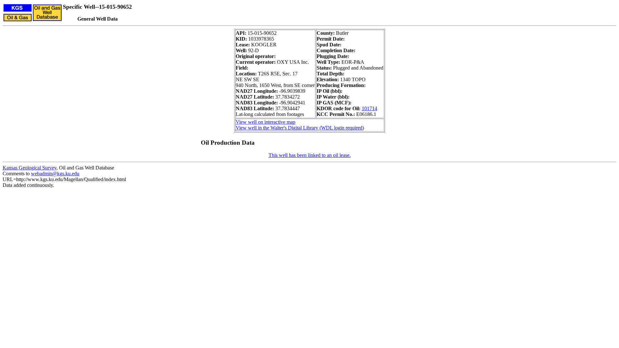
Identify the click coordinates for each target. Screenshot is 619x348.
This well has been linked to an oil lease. (310, 155)
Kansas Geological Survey (29, 167)
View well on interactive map (265, 122)
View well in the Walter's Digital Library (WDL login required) (300, 127)
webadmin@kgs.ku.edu (55, 173)
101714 (369, 108)
